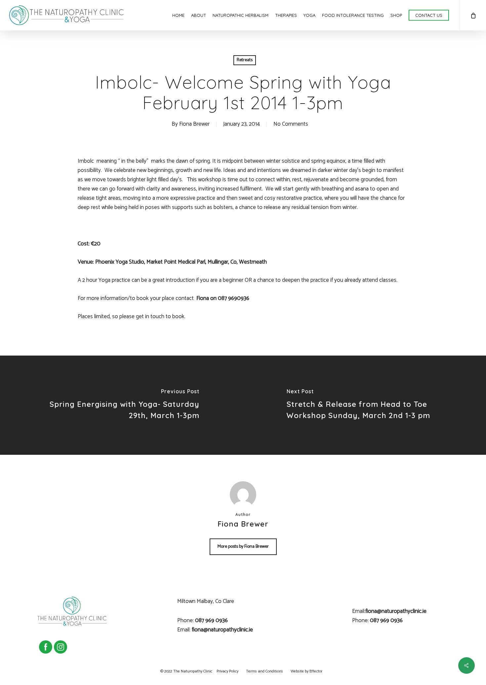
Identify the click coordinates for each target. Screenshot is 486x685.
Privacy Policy (227, 671)
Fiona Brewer (194, 124)
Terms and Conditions (264, 671)
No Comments (290, 124)
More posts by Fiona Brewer (243, 546)
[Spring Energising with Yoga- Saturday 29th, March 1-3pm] (121, 405)
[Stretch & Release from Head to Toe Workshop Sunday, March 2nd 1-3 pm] (364, 405)
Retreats (245, 60)
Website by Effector (306, 671)
